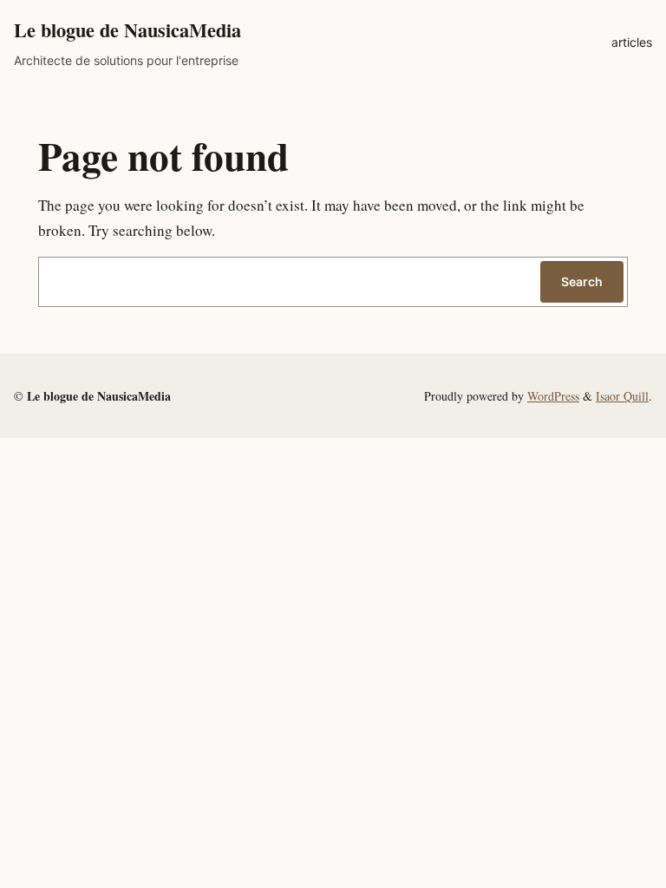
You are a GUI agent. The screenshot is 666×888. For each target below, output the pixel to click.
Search (582, 281)
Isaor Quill (622, 396)
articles (631, 42)
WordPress (553, 396)
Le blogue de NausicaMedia (127, 30)
